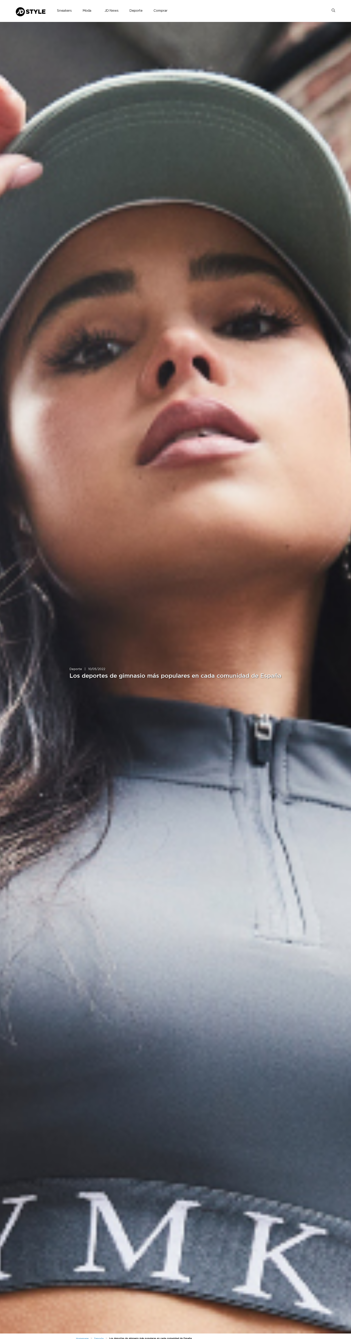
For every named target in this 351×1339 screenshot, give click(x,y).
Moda (87, 10)
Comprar (160, 10)
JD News (111, 10)
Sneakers (64, 10)
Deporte (135, 10)
